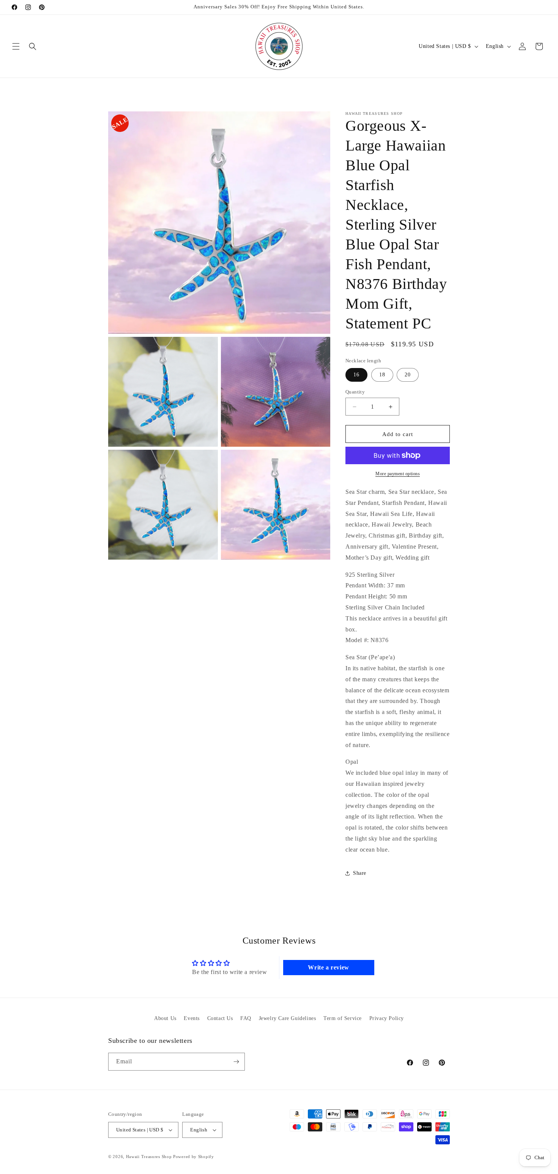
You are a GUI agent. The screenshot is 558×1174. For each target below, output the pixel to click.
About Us (165, 1018)
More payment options (397, 473)
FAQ (245, 1018)
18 (382, 375)
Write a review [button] (328, 967)
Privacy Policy (386, 1018)
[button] (16, 46)
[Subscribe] (236, 1062)
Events (192, 1018)
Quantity (355, 392)
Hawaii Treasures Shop (149, 1156)
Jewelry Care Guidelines (287, 1018)
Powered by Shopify (193, 1156)
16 (356, 375)
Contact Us (220, 1018)
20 (408, 375)
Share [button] (359, 873)
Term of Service (342, 1018)
